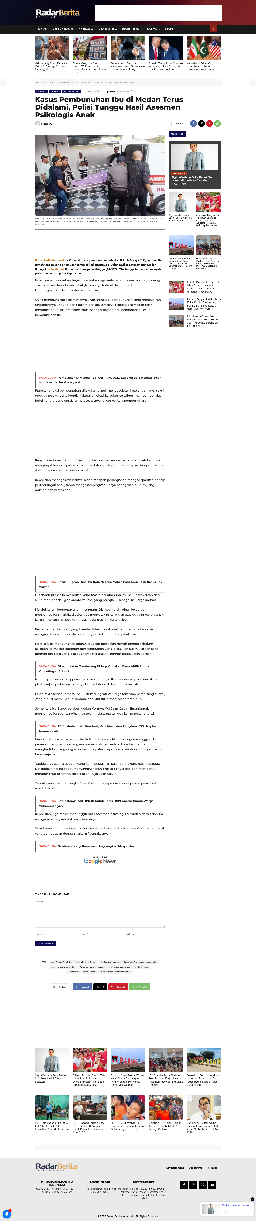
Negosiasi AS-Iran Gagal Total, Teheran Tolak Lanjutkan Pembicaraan (201, 66)
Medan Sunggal (141, 967)
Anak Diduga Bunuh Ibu (61, 962)
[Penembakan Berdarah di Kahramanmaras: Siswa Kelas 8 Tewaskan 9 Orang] (128, 48)
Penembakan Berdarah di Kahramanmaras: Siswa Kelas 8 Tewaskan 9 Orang (128, 66)
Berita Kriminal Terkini (86, 962)
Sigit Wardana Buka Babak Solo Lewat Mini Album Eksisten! (192, 179)
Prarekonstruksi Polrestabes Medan (115, 972)
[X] (201, 123)
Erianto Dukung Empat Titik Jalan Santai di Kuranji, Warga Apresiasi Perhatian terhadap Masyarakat (208, 220)
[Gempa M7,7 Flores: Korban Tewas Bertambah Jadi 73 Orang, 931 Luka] (166, 1107)
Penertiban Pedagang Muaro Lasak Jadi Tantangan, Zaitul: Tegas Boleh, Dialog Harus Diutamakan (203, 1080)
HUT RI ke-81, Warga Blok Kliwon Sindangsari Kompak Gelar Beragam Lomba (127, 1126)
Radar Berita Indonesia (50, 260)
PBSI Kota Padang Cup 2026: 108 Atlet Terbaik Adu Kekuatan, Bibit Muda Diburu (52, 1126)
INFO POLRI (50, 82)
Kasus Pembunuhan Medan (63, 967)
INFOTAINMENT (179, 173)
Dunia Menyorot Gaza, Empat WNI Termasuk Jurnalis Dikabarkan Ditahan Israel (89, 68)
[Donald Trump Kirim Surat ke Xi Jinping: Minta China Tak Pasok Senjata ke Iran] (166, 48)
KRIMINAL (55, 91)
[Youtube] (212, 1185)
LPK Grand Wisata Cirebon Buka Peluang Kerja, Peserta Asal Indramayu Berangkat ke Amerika (207, 263)
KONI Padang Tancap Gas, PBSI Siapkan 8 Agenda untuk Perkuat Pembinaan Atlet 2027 (88, 1127)
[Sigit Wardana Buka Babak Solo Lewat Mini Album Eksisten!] (194, 157)
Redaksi (48, 123)
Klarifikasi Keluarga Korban (91, 967)
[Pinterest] (209, 123)
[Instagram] (193, 1185)
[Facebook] (193, 123)
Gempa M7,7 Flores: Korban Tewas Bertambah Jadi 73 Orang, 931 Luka (165, 1126)
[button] (213, 28)
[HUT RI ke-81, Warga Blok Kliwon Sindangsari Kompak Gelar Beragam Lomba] (128, 1107)
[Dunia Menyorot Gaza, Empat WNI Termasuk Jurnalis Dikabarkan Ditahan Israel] (90, 48)
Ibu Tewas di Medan (110, 962)
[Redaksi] (38, 123)
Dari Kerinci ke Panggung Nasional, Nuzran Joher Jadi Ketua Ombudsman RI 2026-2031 (203, 1127)
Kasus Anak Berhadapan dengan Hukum (140, 962)
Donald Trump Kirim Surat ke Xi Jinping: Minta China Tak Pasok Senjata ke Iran (166, 66)
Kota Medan (56, 269)
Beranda (38, 82)
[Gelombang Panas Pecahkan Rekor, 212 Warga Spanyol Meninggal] (52, 48)
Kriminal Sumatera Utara (119, 967)
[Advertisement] (158, 13)
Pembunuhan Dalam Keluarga (82, 972)
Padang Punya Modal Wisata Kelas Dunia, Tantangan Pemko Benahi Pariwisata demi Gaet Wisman (180, 263)
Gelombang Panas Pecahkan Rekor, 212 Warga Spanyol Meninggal (51, 66)
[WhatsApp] (217, 123)
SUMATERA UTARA (71, 91)
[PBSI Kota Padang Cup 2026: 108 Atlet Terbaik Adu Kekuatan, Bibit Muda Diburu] (52, 1107)
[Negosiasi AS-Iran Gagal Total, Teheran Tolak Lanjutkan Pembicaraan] (204, 48)
